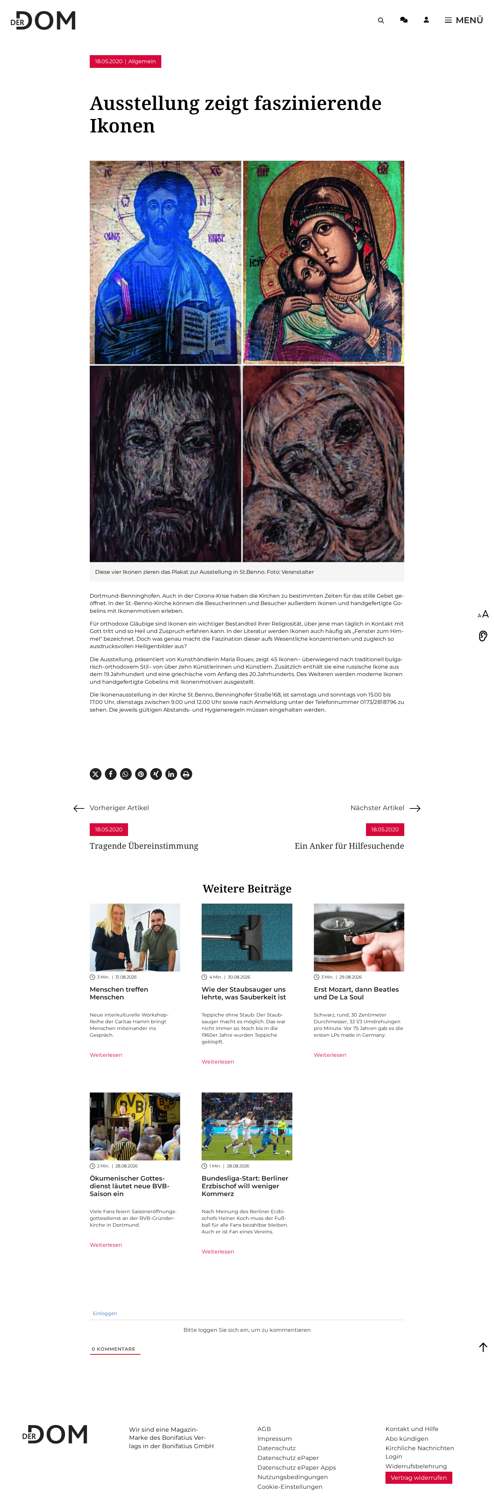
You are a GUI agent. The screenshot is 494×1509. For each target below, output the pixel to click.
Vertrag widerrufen (419, 1477)
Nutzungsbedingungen (292, 1476)
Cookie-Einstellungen (290, 1486)
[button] (95, 774)
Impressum (274, 1438)
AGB (264, 1428)
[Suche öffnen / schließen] (381, 20)
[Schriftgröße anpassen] (483, 614)
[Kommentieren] (404, 20)
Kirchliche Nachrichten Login (419, 1452)
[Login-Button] (426, 20)
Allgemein (142, 61)
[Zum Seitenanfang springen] (483, 1347)
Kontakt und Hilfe (412, 1428)
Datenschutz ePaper (288, 1457)
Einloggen (104, 1313)
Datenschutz (276, 1448)
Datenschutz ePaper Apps (296, 1467)
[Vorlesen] (483, 636)
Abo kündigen (406, 1438)
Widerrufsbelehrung (416, 1466)
